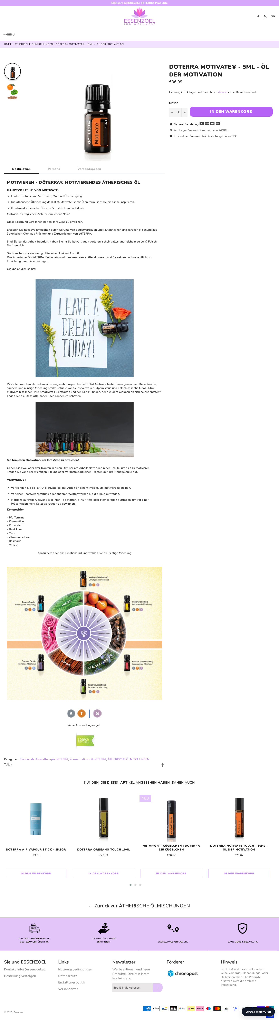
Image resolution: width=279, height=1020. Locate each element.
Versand (54, 169)
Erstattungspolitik (71, 982)
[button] (130, 885)
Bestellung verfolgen (20, 976)
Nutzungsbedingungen (75, 969)
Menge (173, 103)
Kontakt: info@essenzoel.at (24, 969)
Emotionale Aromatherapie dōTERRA (44, 759)
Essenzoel (18, 1012)
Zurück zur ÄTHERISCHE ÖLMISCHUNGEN (141, 906)
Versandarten (68, 989)
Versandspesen (89, 169)
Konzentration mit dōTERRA (88, 759)
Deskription (21, 169)
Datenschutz (67, 976)
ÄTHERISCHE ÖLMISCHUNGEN (128, 759)
